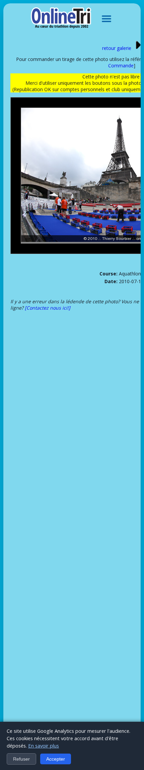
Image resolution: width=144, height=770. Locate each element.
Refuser (21, 759)
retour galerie (116, 48)
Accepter (55, 759)
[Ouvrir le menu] (106, 18)
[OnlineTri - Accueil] (61, 18)
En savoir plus (43, 745)
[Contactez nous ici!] (47, 308)
